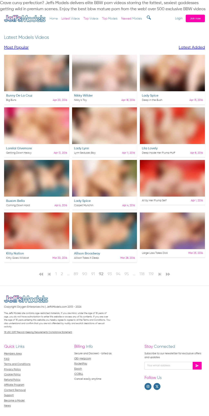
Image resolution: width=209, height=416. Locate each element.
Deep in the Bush (152, 100)
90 (84, 274)
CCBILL (78, 374)
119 (151, 274)
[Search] (148, 17)
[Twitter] (156, 386)
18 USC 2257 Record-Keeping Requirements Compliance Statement (38, 332)
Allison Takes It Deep (86, 258)
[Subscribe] (197, 366)
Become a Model (14, 400)
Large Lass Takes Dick (155, 253)
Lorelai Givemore (19, 148)
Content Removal (15, 390)
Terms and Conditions (17, 364)
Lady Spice (150, 95)
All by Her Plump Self (154, 200)
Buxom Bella (15, 201)
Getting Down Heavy (19, 153)
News (7, 405)
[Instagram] (148, 386)
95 (127, 274)
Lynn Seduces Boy (85, 153)
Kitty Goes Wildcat (17, 258)
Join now (195, 18)
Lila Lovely (150, 148)
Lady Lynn (81, 148)
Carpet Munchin (83, 205)
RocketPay (80, 363)
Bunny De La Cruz (19, 95)
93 (110, 274)
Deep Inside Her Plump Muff (158, 153)
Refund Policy (12, 380)
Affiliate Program (14, 385)
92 (101, 274)
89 (76, 274)
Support (9, 395)
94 (118, 274)
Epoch (78, 369)
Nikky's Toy (80, 100)
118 (142, 274)
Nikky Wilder (83, 95)
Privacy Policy (12, 369)
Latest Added (192, 47)
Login (178, 18)
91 (93, 274)
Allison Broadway (87, 253)
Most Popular (16, 47)
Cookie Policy (12, 374)
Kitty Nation (15, 253)
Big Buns (11, 100)
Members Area (13, 353)
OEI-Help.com (82, 358)
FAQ (6, 359)
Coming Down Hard (18, 205)
